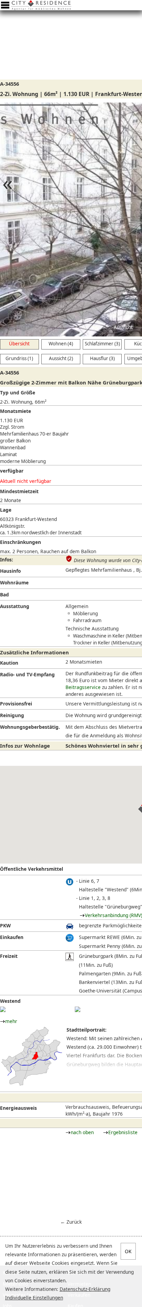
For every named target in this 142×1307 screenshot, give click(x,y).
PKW (5, 925)
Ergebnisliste (123, 1132)
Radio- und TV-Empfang (27, 674)
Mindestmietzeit (19, 491)
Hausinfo (10, 571)
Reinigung (12, 715)
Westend (10, 1001)
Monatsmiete (15, 411)
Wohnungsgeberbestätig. (30, 727)
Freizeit (9, 956)
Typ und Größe (17, 392)
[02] (77, 1009)
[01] (3, 1009)
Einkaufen (11, 937)
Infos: (6, 559)
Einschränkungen (20, 542)
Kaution (9, 663)
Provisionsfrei (16, 703)
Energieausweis (18, 1108)
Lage (5, 510)
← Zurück (71, 1222)
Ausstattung (14, 606)
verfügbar (11, 470)
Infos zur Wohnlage (25, 745)
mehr (11, 1021)
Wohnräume (14, 582)
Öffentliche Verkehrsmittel (31, 869)
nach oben (82, 1132)
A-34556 (9, 83)
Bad (4, 594)
